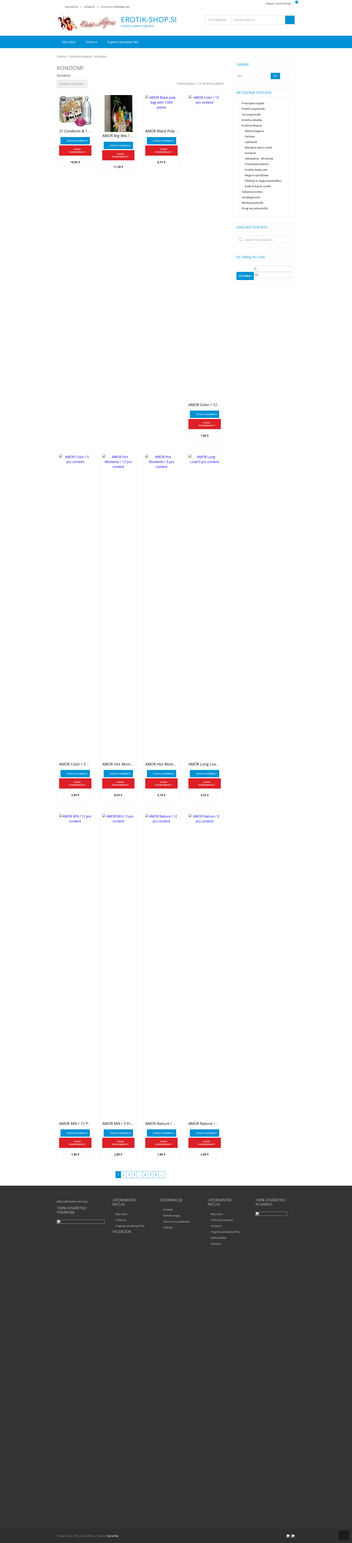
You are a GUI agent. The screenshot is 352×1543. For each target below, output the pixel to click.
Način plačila (218, 1237)
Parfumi (250, 136)
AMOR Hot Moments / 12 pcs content (118, 764)
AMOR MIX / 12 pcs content (75, 1123)
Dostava (216, 1243)
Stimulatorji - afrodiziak (259, 158)
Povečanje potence (257, 164)
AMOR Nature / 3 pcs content (204, 1123)
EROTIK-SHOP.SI (149, 20)
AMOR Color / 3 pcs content (75, 764)
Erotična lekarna (80, 56)
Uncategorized (251, 197)
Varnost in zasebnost (176, 1221)
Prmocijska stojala (253, 103)
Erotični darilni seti (256, 170)
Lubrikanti (251, 142)
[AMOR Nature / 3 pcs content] (204, 967)
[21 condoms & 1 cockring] (75, 111)
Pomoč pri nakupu (222, 1220)
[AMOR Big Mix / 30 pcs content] (118, 113)
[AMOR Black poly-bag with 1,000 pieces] (161, 111)
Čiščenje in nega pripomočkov (263, 181)
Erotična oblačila (252, 120)
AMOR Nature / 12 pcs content (161, 1123)
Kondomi (250, 153)
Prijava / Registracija (278, 3)
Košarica (89, 6)
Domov (62, 56)
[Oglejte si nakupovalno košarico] (294, 4)
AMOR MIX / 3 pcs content (118, 1123)
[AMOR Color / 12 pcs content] (204, 248)
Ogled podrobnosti (77, 150)
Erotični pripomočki (253, 109)
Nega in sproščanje (256, 175)
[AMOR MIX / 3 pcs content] (118, 967)
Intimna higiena (254, 131)
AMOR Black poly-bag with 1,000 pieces (161, 131)
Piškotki (168, 1227)
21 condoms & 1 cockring (75, 131)
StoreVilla (113, 1536)
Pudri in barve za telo (258, 186)
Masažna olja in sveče (258, 147)
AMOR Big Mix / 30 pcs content (118, 136)
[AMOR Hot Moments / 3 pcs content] (161, 607)
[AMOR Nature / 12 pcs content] (161, 967)
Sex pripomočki (251, 114)
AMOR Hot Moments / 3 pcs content (161, 764)
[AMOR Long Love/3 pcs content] (204, 607)
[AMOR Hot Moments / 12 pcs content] (118, 607)
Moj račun (71, 6)
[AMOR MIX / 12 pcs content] (75, 967)
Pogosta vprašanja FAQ (115, 6)
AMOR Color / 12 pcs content (204, 405)
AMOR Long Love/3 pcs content (204, 764)
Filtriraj (245, 276)
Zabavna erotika (252, 192)
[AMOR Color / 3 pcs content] (75, 607)
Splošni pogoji (171, 1215)
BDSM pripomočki (252, 203)
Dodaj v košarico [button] (77, 141)
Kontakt (168, 1209)
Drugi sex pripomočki (255, 208)
